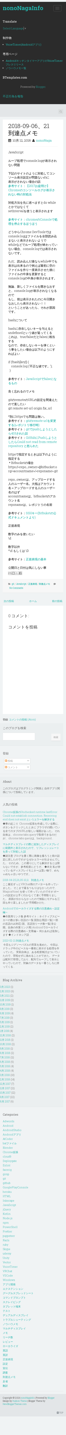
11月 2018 (5, 1039)
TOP (61, 1412)
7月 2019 (5, 1017)
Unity (6, 1258)
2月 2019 (5, 1026)
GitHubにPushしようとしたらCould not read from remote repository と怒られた (32, 442)
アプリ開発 (9, 1284)
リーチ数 (8, 1337)
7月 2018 (5, 1057)
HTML (7, 1196)
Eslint (6, 1165)
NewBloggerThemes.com (15, 1403)
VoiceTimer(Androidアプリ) (23, 44)
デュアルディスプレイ (15, 1315)
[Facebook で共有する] (20, 573)
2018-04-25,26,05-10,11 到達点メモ (23, 880)
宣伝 (5, 1368)
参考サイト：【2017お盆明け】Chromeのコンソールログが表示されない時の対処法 (31, 190)
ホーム (33, 601)
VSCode (8, 1275)
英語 (5, 1350)
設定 (5, 1363)
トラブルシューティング (17, 1319)
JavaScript (21, 583)
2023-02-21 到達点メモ (16, 940)
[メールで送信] (10, 573)
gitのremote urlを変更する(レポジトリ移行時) (32, 423)
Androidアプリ (12, 1134)
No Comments (16, 587)
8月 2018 (5, 1053)
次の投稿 (9, 601)
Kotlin (7, 1214)
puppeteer (9, 1236)
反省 (5, 1381)
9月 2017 (5, 1097)
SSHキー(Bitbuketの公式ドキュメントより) (32, 515)
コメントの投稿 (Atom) (22, 719)
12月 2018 (5, 1035)
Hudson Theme (19, 1400)
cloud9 (7, 1156)
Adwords (8, 1121)
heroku (7, 1192)
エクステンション (13, 1288)
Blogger (40, 87)
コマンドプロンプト (14, 1297)
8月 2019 (5, 1013)
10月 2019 (5, 1004)
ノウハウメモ (10, 1324)
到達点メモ (44, 583)
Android (8, 1125)
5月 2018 (5, 1066)
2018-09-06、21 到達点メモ (31, 129)
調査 (5, 1372)
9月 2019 (5, 1009)
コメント (12, 767)
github (6, 1183)
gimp (6, 1174)
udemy (7, 1253)
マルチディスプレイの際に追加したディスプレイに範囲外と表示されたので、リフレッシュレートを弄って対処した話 (31, 847)
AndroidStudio (12, 1130)
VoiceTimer (10, 1266)
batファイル (10, 1143)
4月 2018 (5, 1070)
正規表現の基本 (36, 559)
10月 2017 (5, 1092)
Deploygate (10, 1161)
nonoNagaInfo (23, 8)
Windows (9, 1280)
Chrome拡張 (10, 1152)
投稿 (10, 760)
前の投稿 (57, 601)
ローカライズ (10, 1346)
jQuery (7, 1209)
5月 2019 (5, 1022)
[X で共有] (17, 573)
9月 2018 (5, 1048)
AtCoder (8, 1139)
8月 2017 (5, 1101)
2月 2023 (5, 991)
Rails (6, 1240)
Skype (6, 1249)
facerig (7, 1169)
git (13, 583)
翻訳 (5, 1385)
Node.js (7, 1218)
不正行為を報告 (13, 96)
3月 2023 (5, 987)
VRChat (7, 1271)
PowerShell (10, 1227)
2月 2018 (5, 1079)
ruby (5, 1244)
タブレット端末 (12, 1306)
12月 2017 (5, 1084)
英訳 (5, 1355)
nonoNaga (44, 140)
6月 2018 (5, 1061)
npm (6, 1222)
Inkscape (8, 1200)
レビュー (8, 1341)
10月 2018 (5, 1044)
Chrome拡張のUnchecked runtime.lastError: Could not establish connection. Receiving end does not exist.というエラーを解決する (30, 815)
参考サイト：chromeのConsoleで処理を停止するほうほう (33, 221)
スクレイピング (12, 1302)
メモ (5, 1333)
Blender (8, 1147)
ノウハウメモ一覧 (16, 68)
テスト (6, 1311)
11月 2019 (5, 1000)
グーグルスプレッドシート (18, 1293)
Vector (7, 1262)
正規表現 (32, 583)
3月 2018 (5, 1075)
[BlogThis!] (13, 573)
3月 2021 (5, 995)
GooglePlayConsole (15, 1187)
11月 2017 (5, 1088)
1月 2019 (4, 1031)
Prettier (7, 1231)
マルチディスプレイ (14, 1328)
